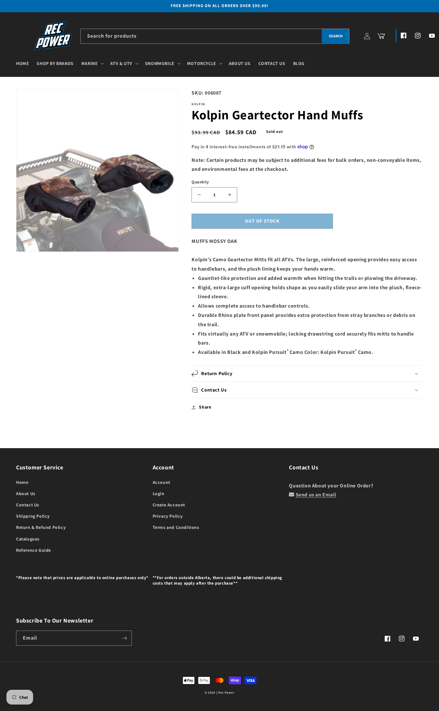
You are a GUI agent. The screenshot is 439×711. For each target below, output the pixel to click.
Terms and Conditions (176, 527)
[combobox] (215, 36)
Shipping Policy (33, 516)
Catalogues (28, 539)
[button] (92, 63)
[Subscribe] (124, 638)
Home (22, 482)
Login (159, 493)
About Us (25, 493)
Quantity (200, 182)
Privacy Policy (168, 516)
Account (161, 482)
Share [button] (205, 407)
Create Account (169, 505)
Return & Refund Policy (41, 527)
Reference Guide (33, 550)
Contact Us (27, 505)
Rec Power (226, 692)
